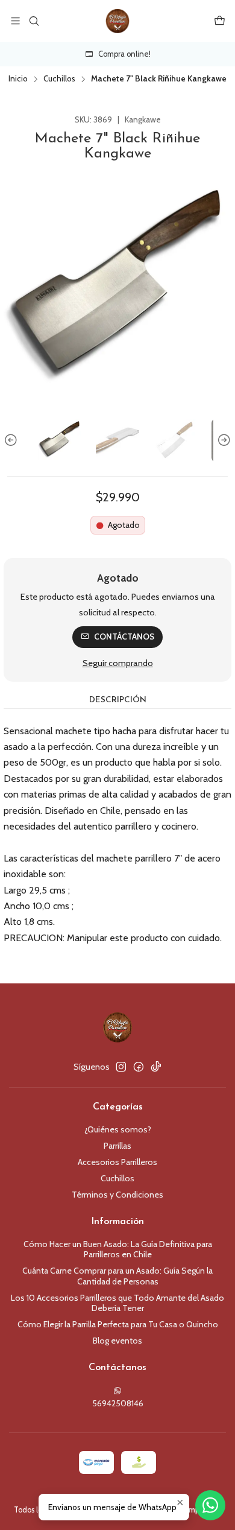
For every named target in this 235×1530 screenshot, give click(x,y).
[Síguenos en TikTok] (156, 1067)
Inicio (18, 79)
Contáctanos (124, 636)
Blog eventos (117, 1340)
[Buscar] (33, 20)
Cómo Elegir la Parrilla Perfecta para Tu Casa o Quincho (117, 1324)
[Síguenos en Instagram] (121, 1067)
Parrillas (117, 1145)
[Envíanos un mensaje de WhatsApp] (210, 1505)
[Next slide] (222, 440)
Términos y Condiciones (117, 1194)
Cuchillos (59, 79)
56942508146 (117, 1403)
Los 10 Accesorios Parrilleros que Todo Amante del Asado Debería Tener (117, 1303)
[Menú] (15, 20)
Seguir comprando (118, 663)
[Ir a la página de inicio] (117, 21)
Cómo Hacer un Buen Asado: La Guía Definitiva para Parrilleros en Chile (118, 1249)
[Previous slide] (13, 440)
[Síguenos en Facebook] (139, 1067)
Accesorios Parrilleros (117, 1162)
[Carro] (220, 20)
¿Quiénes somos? (117, 1129)
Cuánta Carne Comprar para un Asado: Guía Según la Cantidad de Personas (117, 1276)
